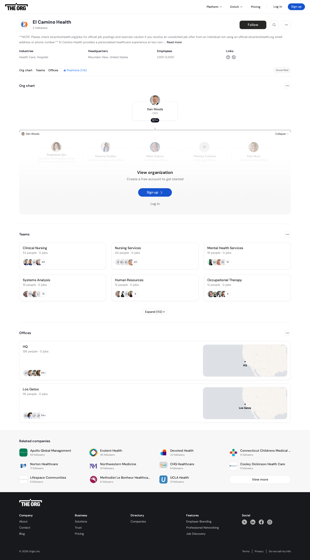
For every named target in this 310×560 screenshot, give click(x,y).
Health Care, (27, 57)
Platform (212, 7)
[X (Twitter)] (244, 522)
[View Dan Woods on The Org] (155, 100)
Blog (22, 534)
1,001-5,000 (165, 57)
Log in (278, 6)
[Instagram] (269, 522)
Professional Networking (202, 527)
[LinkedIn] (252, 522)
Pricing (79, 534)
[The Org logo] (30, 502)
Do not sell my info (280, 551)
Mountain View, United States (108, 57)
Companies (138, 521)
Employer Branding (199, 521)
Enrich (234, 7)
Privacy (259, 551)
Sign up (296, 6)
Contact (24, 527)
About (23, 521)
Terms (245, 551)
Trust (78, 527)
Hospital (42, 57)
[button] (155, 111)
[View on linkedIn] (228, 57)
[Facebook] (261, 522)
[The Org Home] (16, 7)
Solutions (81, 521)
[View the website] (234, 57)
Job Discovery (196, 534)
